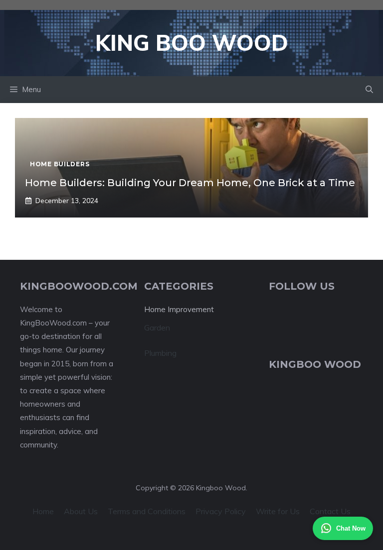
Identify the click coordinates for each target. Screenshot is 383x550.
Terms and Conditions (147, 511)
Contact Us (330, 511)
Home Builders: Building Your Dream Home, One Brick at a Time (190, 183)
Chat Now (351, 528)
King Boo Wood (191, 42)
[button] (369, 89)
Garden (157, 327)
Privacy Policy (220, 511)
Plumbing (160, 353)
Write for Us (278, 511)
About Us (81, 511)
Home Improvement (179, 309)
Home (43, 511)
